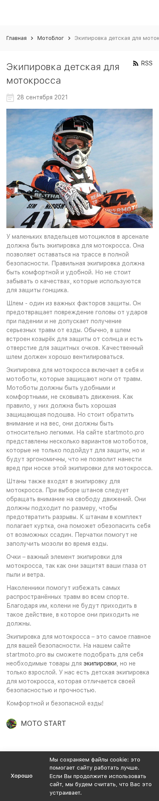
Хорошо (22, 776)
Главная (16, 38)
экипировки (100, 663)
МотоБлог (50, 38)
